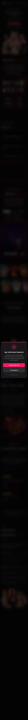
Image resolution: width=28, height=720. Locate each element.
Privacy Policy (16, 375)
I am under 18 (14, 370)
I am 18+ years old (14, 365)
